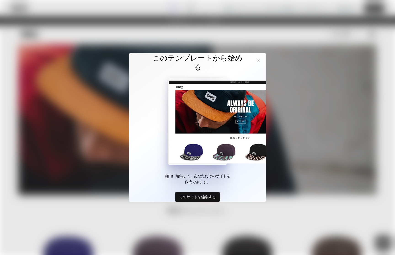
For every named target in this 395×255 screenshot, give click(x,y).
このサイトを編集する (197, 197)
